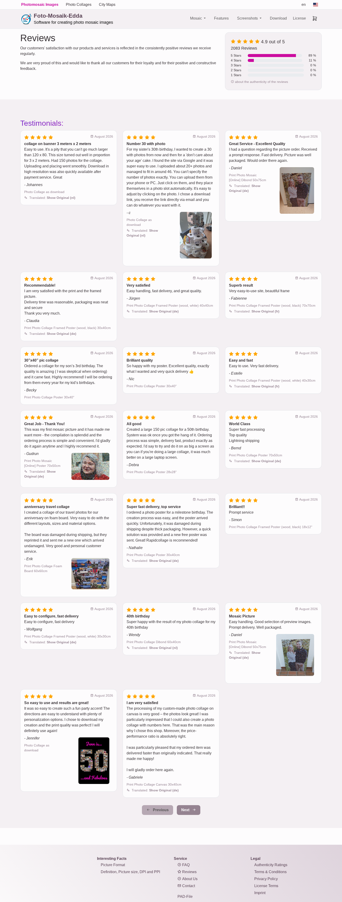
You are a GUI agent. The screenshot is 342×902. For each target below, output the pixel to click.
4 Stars (236, 60)
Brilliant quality (140, 360)
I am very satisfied (142, 703)
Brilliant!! (237, 507)
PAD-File (185, 897)
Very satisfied (138, 285)
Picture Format (113, 865)
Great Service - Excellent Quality (257, 144)
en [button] (304, 5)
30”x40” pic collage (41, 360)
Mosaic (196, 18)
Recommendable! (39, 285)
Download (278, 18)
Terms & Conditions (270, 872)
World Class (239, 424)
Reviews (189, 872)
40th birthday (138, 616)
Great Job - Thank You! (44, 424)
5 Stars (236, 55)
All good (134, 424)
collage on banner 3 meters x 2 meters (57, 144)
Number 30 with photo (146, 144)
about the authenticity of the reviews (261, 82)
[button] (52, 198)
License (299, 18)
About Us (189, 879)
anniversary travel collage (47, 507)
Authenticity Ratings (270, 865)
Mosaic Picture (242, 616)
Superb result (241, 285)
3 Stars (236, 65)
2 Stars (236, 70)
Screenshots (248, 18)
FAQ (185, 865)
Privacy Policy (266, 879)
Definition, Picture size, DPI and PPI (130, 872)
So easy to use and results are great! (56, 703)
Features (221, 18)
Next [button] (185, 810)
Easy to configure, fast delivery (51, 616)
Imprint (259, 893)
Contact (188, 886)
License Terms (266, 886)
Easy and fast (241, 360)
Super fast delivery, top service (154, 507)
